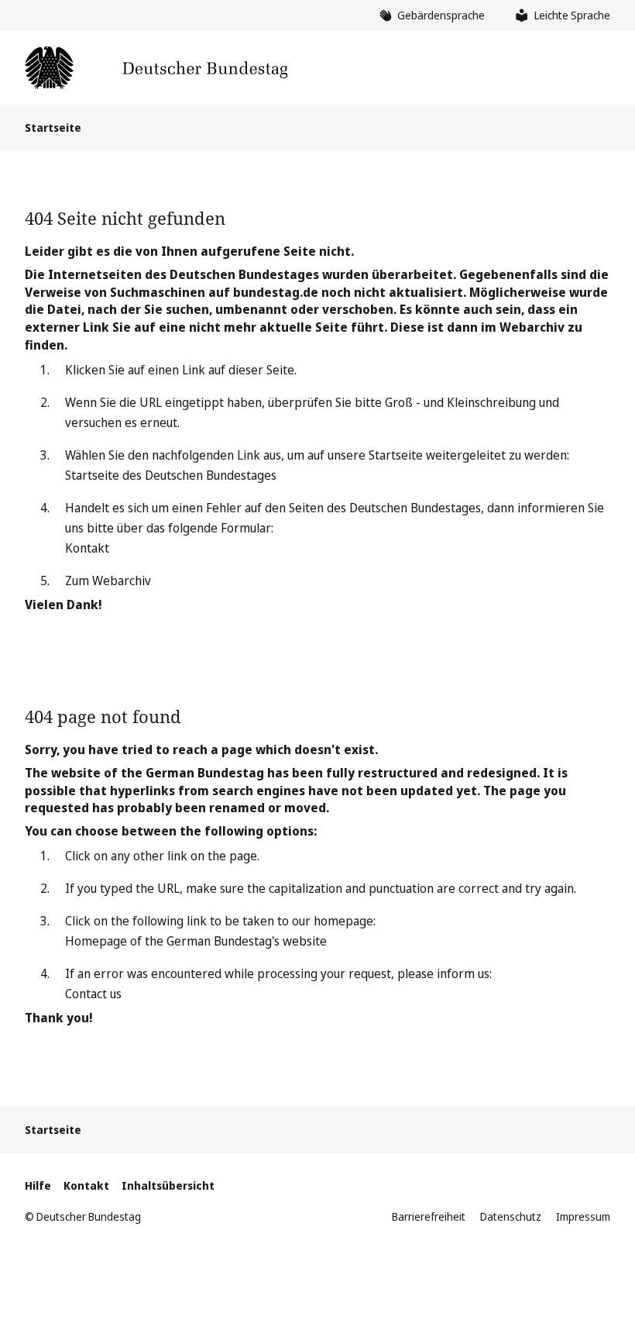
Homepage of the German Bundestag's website (196, 940)
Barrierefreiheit (428, 1216)
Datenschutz (510, 1216)
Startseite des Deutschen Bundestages (170, 475)
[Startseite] (156, 68)
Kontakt (87, 547)
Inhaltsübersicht (168, 1185)
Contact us (93, 993)
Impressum (583, 1216)
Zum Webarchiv (108, 580)
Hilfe (38, 1185)
